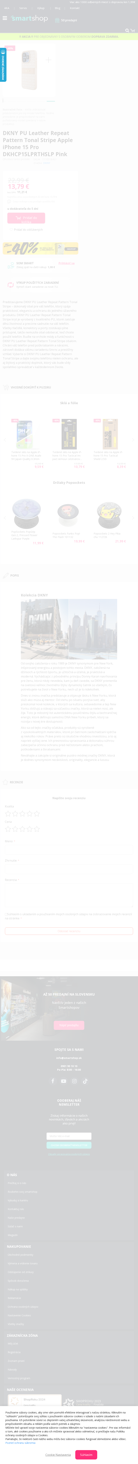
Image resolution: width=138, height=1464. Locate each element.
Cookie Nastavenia (58, 1455)
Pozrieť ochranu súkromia (20, 1443)
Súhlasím (86, 1455)
